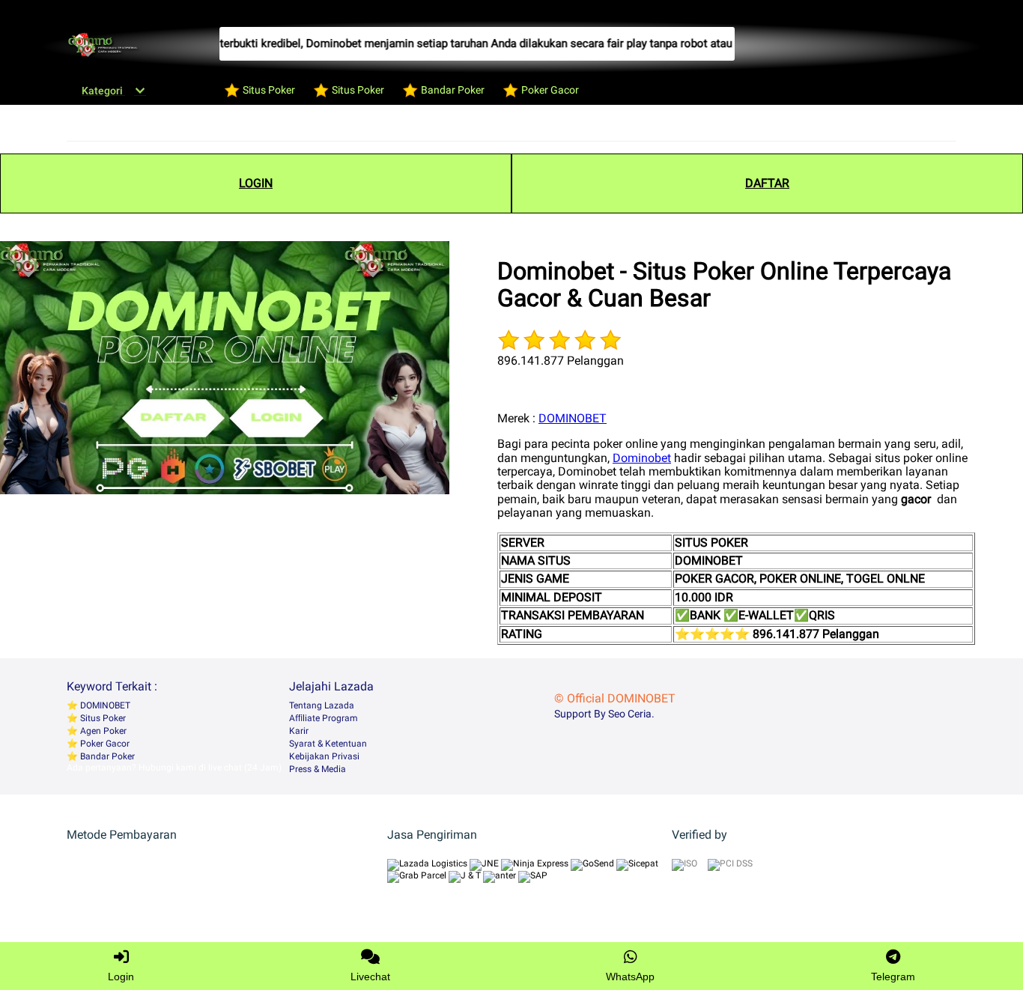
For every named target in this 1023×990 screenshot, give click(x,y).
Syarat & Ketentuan (328, 743)
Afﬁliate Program (323, 718)
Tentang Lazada (321, 705)
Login (121, 977)
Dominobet (642, 458)
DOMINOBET (572, 418)
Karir (299, 731)
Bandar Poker (106, 756)
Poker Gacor (104, 743)
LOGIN (256, 183)
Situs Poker (102, 718)
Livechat (370, 977)
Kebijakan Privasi (324, 756)
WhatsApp (630, 977)
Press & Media (317, 769)
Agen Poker (102, 731)
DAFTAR (767, 183)
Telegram (893, 977)
